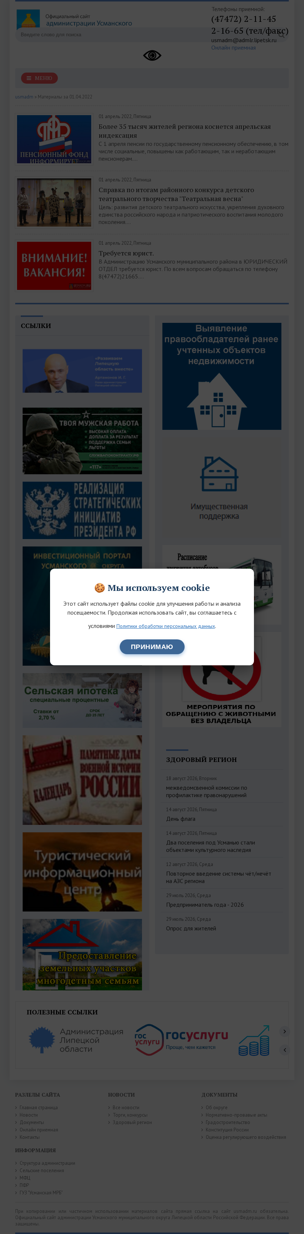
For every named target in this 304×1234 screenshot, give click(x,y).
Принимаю (152, 647)
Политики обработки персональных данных (165, 626)
